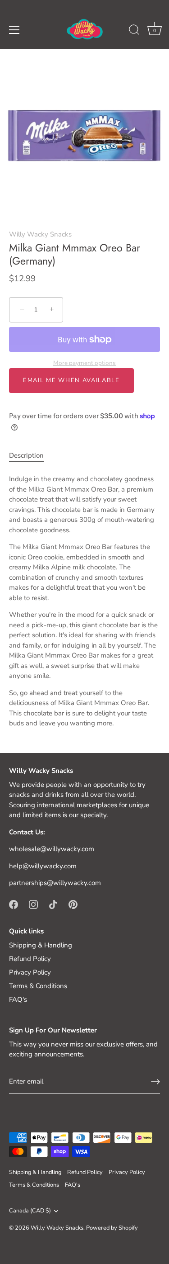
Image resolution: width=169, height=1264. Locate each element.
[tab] (31, 455)
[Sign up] (155, 1081)
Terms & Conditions (38, 985)
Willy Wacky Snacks (40, 234)
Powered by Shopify (112, 1228)
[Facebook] (13, 904)
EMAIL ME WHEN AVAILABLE (71, 380)
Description (26, 455)
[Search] (134, 31)
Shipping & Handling (40, 945)
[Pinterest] (73, 904)
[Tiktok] (53, 904)
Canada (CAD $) (30, 1211)
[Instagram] (33, 904)
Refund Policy (30, 958)
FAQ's (18, 999)
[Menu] (14, 30)
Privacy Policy (30, 972)
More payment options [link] (84, 363)
